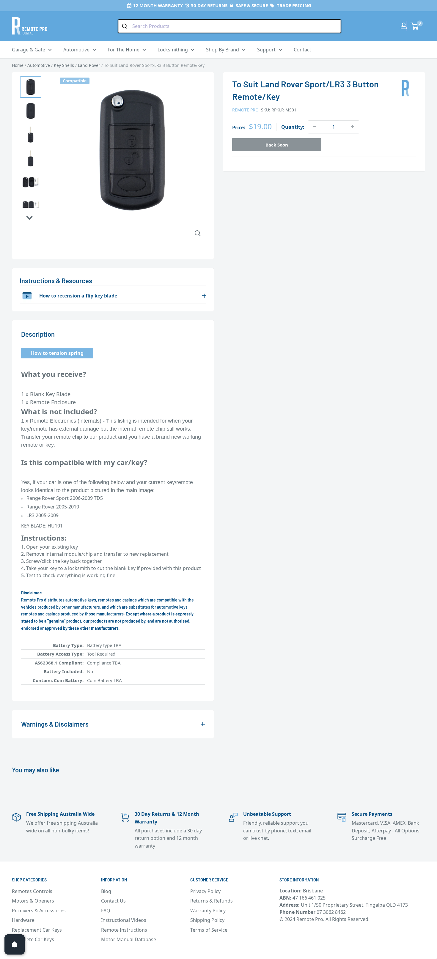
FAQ (105, 910)
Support (266, 49)
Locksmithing (173, 49)
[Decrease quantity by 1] (314, 126)
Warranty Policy (208, 910)
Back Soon (276, 144)
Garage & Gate (28, 49)
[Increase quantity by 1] (352, 126)
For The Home (123, 49)
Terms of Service (208, 930)
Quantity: (292, 126)
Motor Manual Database (128, 939)
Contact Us (113, 900)
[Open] (14, 944)
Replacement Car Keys (37, 930)
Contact (302, 49)
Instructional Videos (123, 920)
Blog (106, 891)
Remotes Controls (32, 891)
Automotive (76, 49)
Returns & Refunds (211, 900)
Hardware (23, 920)
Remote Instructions (124, 930)
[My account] (404, 26)
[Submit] (125, 26)
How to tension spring (57, 353)
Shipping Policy (207, 920)
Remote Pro (245, 109)
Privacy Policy (205, 891)
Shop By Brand (222, 49)
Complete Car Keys (33, 939)
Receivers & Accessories (39, 910)
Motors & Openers (33, 900)
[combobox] (229, 26)
